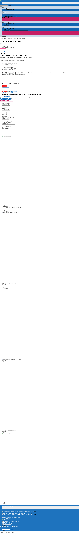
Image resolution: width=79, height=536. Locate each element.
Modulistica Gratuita (5, 123)
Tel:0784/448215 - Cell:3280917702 (5, 99)
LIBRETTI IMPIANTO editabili (6, 126)
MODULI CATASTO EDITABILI (7, 121)
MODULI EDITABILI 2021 (6, 109)
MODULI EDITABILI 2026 (6, 103)
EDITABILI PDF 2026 (5, 8)
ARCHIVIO (4, 38)
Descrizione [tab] (3, 51)
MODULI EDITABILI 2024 (6, 105)
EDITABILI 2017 (4, 111)
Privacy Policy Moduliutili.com (4, 526)
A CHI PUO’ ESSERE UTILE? (8, 29)
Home (1, 38)
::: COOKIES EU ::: (3, 133)
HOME (3, 7)
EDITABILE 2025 (6, 24)
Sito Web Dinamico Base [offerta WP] (7, 506)
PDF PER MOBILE (5, 125)
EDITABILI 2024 (6, 25)
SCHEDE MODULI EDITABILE (9, 14)
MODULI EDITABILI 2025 (6, 104)
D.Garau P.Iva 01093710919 (13, 526)
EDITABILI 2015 (4, 113)
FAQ (2, 11)
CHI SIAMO (4, 12)
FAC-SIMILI (4, 120)
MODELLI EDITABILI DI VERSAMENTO (8, 124)
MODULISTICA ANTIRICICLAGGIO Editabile (11, 16)
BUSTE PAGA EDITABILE (6, 118)
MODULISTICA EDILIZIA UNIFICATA (8, 117)
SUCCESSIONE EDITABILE (6, 122)
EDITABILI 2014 (4, 114)
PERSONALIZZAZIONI (5, 128)
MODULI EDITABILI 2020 (6, 110)
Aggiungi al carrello (14, 91)
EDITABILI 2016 (9, 38)
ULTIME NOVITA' (5, 116)
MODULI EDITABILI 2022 (6, 106)
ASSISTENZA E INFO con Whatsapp (5, 98)
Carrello (3, 530)
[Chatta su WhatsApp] (14, 98)
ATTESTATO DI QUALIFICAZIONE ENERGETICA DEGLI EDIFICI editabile (16, 15)
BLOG (3, 13)
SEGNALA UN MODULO (6, 17)
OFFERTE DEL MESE (5, 119)
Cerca (11, 529)
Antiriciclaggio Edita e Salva (6, 107)
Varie (2, 127)
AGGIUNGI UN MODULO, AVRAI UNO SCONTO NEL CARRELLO (6, 101)
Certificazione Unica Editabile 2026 (9, 9)
